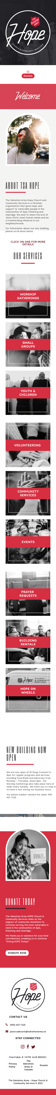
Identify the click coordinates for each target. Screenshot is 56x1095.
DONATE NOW (17, 952)
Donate (28, 76)
